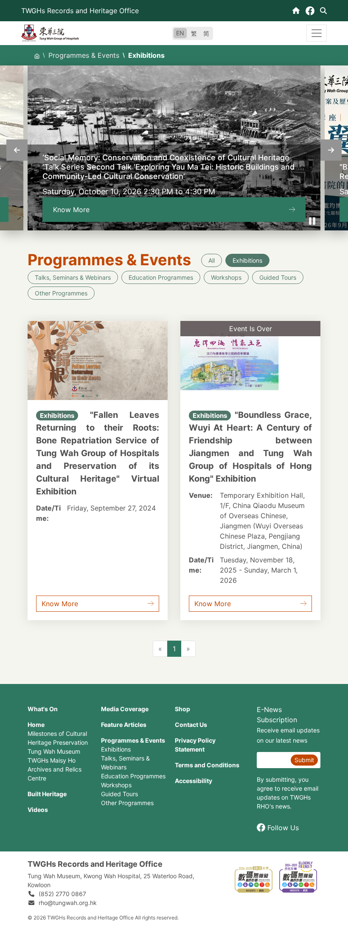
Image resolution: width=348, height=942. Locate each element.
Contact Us (191, 724)
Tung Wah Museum (54, 751)
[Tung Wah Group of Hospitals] (50, 32)
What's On (43, 708)
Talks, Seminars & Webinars (73, 277)
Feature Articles (123, 724)
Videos (38, 809)
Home (36, 724)
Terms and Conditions (207, 765)
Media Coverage (125, 708)
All (211, 260)
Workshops (226, 277)
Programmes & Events (83, 55)
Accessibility (193, 780)
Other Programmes (61, 293)
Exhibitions (247, 260)
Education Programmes (161, 277)
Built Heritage (47, 793)
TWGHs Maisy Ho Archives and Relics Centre (54, 769)
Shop (182, 708)
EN (180, 33)
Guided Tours (277, 277)
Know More (71, 209)
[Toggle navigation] (316, 33)
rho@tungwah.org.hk (68, 902)
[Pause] (312, 221)
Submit (304, 759)
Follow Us (283, 827)
